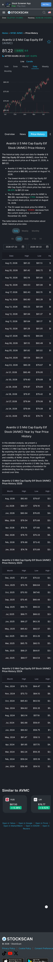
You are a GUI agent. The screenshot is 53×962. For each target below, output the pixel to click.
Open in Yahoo (8, 823)
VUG (12, 799)
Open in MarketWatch (13, 826)
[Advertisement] (26, 123)
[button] (4, 12)
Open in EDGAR (32, 826)
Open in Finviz (41, 823)
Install (46, 4)
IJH (40, 799)
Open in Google (25, 823)
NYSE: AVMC (16, 33)
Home (5, 33)
